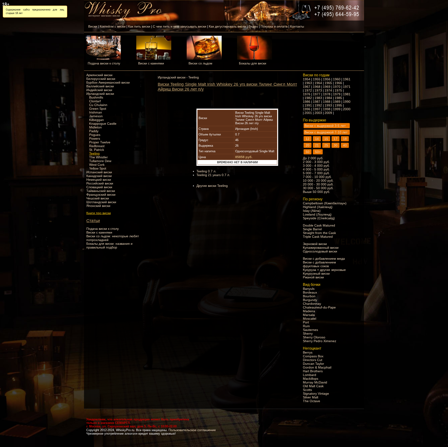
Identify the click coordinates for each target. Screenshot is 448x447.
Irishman (95, 112)
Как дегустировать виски (227, 26)
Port (306, 322)
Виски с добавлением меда (324, 258)
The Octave (311, 401)
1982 (308, 98)
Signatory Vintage (316, 393)
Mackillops (310, 378)
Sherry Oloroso (314, 337)
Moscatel (309, 318)
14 (317, 139)
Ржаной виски (313, 277)
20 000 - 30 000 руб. (318, 184)
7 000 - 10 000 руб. (317, 177)
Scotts (307, 390)
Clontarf (95, 101)
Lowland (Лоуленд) (317, 214)
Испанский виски (99, 172)
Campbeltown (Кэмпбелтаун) (324, 203)
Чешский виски (97, 198)
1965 (328, 83)
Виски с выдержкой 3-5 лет (325, 126)
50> (318, 152)
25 (326, 145)
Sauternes (310, 330)
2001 (308, 113)
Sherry (308, 333)
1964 (318, 83)
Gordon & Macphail (317, 367)
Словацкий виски (99, 187)
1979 (336, 94)
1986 (306, 101)
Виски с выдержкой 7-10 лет (325, 132)
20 (307, 145)
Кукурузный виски (316, 273)
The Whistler (98, 157)
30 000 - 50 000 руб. (318, 188)
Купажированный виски (321, 247)
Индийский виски (99, 90)
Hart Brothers (313, 371)
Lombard (309, 375)
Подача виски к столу (104, 63)
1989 (336, 101)
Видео (253, 26)
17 (335, 139)
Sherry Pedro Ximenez (319, 341)
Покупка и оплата (274, 26)
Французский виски (101, 194)
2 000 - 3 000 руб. (316, 162)
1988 (326, 101)
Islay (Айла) (312, 211)
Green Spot (97, 108)
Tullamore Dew (100, 161)
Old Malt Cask (313, 386)
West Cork (97, 165)
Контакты (297, 26)
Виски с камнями (151, 63)
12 (307, 139)
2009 (328, 113)
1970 (336, 87)
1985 (338, 98)
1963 (308, 83)
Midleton (95, 127)
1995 (338, 105)
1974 (328, 90)
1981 (346, 94)
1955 (316, 79)
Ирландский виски (100, 94)
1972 (308, 90)
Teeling (94, 153)
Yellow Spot (97, 168)
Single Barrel (312, 229)
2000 (346, 109)
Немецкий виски (98, 179)
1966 (338, 83)
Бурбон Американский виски (108, 82)
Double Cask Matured (319, 225)
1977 (316, 94)
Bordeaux (310, 292)
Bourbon (309, 296)
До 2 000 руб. (313, 158)
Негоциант (312, 348)
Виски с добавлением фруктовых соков (319, 264)
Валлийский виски (100, 86)
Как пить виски (139, 26)
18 (345, 139)
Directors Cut (312, 360)
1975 (338, 90)
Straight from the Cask (319, 233)
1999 (336, 109)
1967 (306, 87)
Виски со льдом (200, 63)
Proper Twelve (99, 142)
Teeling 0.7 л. (206, 171)
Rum (306, 326)
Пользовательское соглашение (192, 430)
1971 (346, 87)
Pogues (94, 135)
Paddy (93, 131)
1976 (306, 94)
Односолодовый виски (320, 251)
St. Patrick (96, 150)
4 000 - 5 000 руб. (316, 169)
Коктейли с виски (113, 26)
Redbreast (97, 146)
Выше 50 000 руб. (316, 192)
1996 (306, 109)
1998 (326, 109)
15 (326, 139)
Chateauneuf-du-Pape (319, 307)
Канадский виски (99, 176)
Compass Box (313, 356)
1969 (326, 87)
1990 (346, 101)
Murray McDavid (315, 382)
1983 (318, 98)
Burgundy (310, 300)
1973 (318, 90)
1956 (326, 79)
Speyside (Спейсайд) (319, 218)
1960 (336, 79)
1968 (316, 87)
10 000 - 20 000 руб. (318, 180)
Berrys (307, 352)
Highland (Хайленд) (317, 207)
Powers (94, 138)
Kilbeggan (96, 120)
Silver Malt (310, 397)
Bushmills (96, 97)
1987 (316, 101)
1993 (328, 105)
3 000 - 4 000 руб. (316, 165)
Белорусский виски (100, 79)
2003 (318, 113)
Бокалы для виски (252, 63)
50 (307, 152)
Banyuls (309, 289)
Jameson (96, 116)
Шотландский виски (101, 202)
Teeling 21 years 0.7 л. (213, 175)
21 (317, 145)
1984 (328, 98)
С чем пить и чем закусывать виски (179, 26)
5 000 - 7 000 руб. (316, 173)
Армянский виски (99, 75)
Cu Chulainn (98, 105)
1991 (308, 105)
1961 (346, 79)
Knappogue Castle (102, 123)
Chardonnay (312, 303)
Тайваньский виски (100, 191)
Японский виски (98, 206)
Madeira (309, 311)
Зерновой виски (315, 244)
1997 (316, 109)
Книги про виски (98, 213)
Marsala (309, 315)
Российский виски (99, 183)
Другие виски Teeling (212, 186)
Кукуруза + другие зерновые (324, 270)
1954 (306, 79)
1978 (326, 94)
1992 (318, 105)
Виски (92, 26)
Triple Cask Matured (318, 236)
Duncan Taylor (313, 363)
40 (345, 145)
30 (335, 145)
